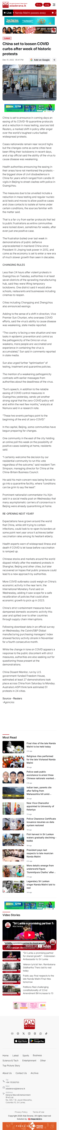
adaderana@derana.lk (15, 1088)
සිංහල (39, 4)
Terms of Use (38, 1112)
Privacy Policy (21, 1112)
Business (37, 1055)
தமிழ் (47, 4)
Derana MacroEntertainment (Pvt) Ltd (19, 1099)
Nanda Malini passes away (22, 12)
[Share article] (54, 60)
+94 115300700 (12, 1082)
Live (9, 12)
